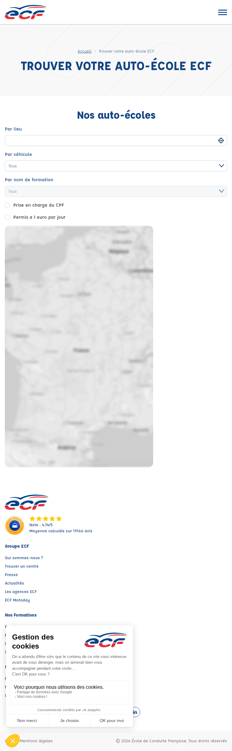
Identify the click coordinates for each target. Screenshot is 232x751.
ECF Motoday (17, 599)
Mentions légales (36, 740)
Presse (11, 574)
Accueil (85, 50)
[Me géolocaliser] (221, 140)
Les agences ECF (21, 591)
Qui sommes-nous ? (24, 557)
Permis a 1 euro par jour (39, 217)
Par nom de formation (29, 179)
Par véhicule (18, 154)
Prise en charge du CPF (38, 205)
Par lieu (13, 129)
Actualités (14, 582)
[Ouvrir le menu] (222, 12)
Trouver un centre (22, 566)
